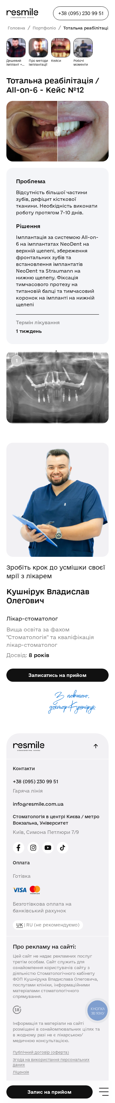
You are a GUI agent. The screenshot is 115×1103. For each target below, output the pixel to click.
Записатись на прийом (57, 675)
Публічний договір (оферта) (41, 1052)
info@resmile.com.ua (38, 804)
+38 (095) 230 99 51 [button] (80, 13)
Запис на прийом (49, 1092)
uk (19, 924)
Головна (16, 28)
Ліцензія (21, 1072)
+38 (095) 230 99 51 (35, 781)
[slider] (57, 131)
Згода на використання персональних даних (51, 1062)
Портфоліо (44, 28)
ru (29, 924)
